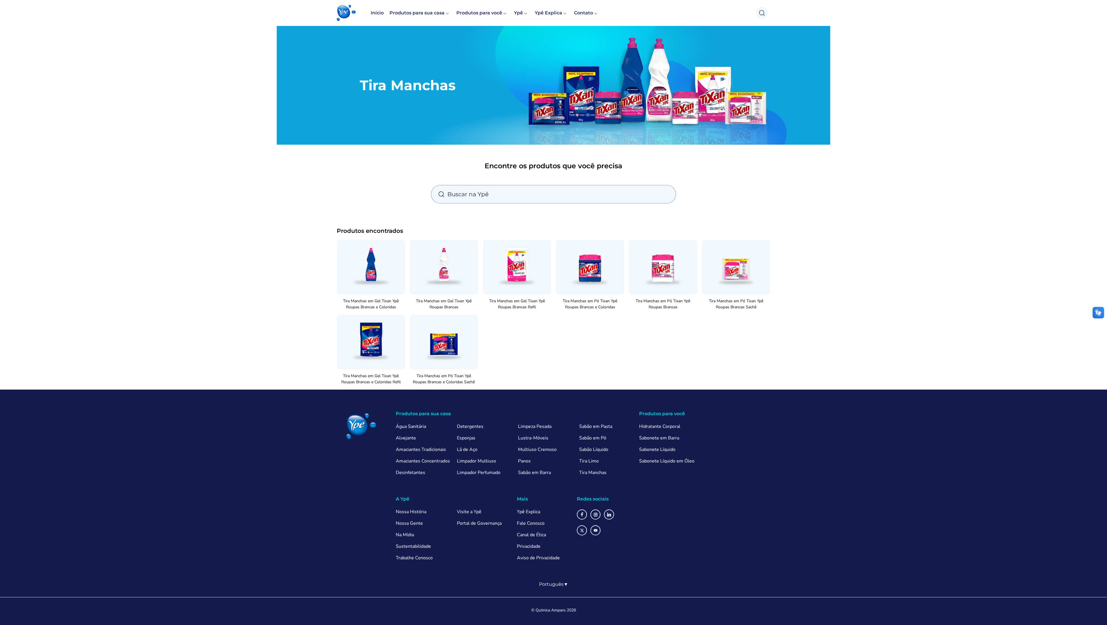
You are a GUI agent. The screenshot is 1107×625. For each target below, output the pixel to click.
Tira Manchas (593, 472)
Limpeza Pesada (534, 426)
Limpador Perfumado (478, 472)
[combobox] (553, 584)
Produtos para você (479, 13)
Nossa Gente (409, 523)
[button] (346, 13)
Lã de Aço (467, 449)
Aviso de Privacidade (538, 558)
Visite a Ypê (469, 512)
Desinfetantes (410, 472)
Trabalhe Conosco (414, 558)
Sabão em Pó (592, 438)
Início (377, 13)
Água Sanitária (411, 426)
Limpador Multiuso (476, 461)
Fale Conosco (531, 523)
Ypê (518, 13)
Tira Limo (589, 461)
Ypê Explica (548, 13)
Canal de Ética (531, 535)
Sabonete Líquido (657, 449)
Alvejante (406, 438)
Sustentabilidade (413, 546)
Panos (524, 461)
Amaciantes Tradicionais (421, 449)
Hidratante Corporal (659, 426)
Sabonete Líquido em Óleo (666, 461)
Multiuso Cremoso (537, 449)
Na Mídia (405, 535)
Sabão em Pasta (595, 426)
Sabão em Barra (534, 472)
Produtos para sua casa (417, 13)
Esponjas (466, 438)
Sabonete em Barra (659, 438)
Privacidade (529, 546)
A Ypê (402, 499)
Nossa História (411, 512)
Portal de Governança (479, 523)
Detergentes (470, 426)
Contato (583, 13)
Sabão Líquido (593, 449)
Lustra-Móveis (533, 438)
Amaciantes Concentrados (423, 461)
